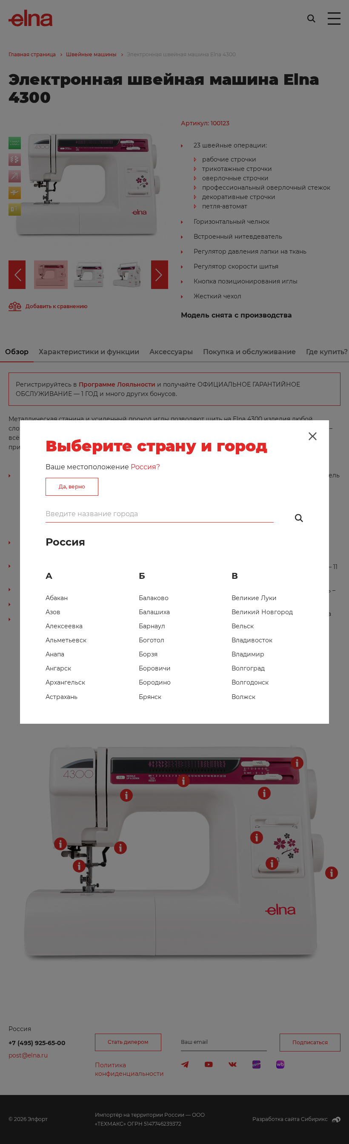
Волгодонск (250, 682)
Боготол (151, 640)
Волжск (243, 697)
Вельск (243, 626)
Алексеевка (64, 626)
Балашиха (154, 612)
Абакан (57, 598)
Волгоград (248, 668)
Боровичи (155, 668)
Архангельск (65, 682)
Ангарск (58, 668)
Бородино (155, 682)
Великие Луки (254, 598)
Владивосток (252, 640)
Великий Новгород (262, 612)
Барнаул (152, 626)
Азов (53, 612)
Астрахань (61, 697)
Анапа (55, 654)
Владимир (248, 654)
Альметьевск (66, 640)
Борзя (148, 654)
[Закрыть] (312, 436)
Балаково (154, 598)
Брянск (150, 697)
